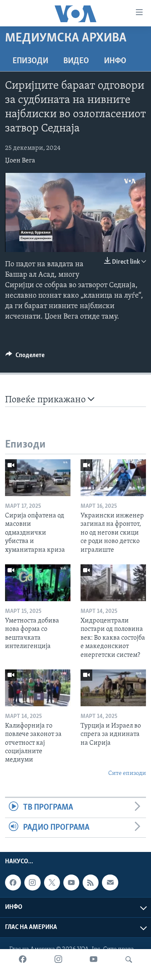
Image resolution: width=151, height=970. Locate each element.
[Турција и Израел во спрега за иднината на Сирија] (113, 687)
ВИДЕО (76, 61)
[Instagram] (58, 959)
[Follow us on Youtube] (71, 882)
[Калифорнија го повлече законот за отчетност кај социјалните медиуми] (37, 687)
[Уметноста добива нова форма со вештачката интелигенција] (37, 582)
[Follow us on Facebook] (13, 882)
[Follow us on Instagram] (32, 882)
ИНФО (115, 61)
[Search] (128, 959)
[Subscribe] (110, 882)
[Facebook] (23, 959)
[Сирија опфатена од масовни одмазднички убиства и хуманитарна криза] (37, 477)
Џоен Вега (20, 160)
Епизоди (30, 61)
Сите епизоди (127, 773)
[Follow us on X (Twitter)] (52, 882)
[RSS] (91, 882)
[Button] (24, 357)
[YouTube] (94, 959)
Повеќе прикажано (46, 400)
